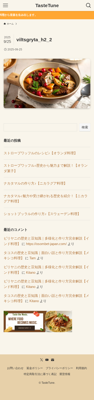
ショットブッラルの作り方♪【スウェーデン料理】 (42, 214)
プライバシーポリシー (59, 368)
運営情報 (64, 374)
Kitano (30, 272)
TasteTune (47, 5)
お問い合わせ (15, 368)
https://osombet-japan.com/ (46, 244)
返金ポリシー (34, 368)
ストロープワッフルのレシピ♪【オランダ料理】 (40, 153)
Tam (32, 258)
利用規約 (81, 368)
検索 (85, 127)
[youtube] (47, 360)
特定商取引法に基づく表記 (40, 374)
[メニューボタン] (5, 5)
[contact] (52, 360)
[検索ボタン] (88, 5)
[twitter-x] (41, 360)
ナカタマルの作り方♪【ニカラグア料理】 (35, 183)
